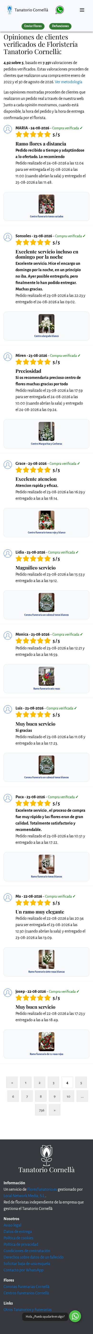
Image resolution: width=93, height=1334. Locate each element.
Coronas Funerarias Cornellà (26, 1287)
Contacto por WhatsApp (23, 1270)
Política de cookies (18, 1238)
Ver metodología (68, 82)
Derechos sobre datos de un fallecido (34, 1257)
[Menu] (82, 8)
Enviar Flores (32, 26)
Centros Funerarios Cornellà (26, 1293)
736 (41, 1110)
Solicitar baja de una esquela (27, 1264)
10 (68, 1096)
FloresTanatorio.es (42, 1189)
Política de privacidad (21, 1244)
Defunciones (60, 26)
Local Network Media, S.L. (24, 1196)
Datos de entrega (18, 1232)
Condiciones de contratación (27, 1251)
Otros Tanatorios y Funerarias (28, 1310)
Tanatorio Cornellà (31, 10)
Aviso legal (12, 1225)
